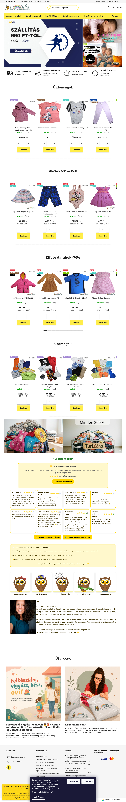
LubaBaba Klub (11, 1)
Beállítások (39, 797)
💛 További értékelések (63, 482)
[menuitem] (14, 16)
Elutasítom (73, 781)
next (118, 128)
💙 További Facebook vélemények (77, 537)
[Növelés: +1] (28, 143)
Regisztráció (113, 1)
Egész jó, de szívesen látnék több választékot (75, 769)
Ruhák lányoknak (20, 594)
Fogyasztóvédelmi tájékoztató (47, 774)
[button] (10, 43)
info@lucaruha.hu (18, 757)
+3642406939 (16, 762)
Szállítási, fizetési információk (31, 1)
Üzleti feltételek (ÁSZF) (45, 762)
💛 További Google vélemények (48, 537)
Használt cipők (105, 594)
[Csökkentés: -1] (18, 143)
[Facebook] (8, 767)
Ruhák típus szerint (63, 594)
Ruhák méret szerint (84, 594)
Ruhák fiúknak (41, 594)
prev (8, 128)
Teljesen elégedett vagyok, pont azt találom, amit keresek (77, 762)
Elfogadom (88, 781)
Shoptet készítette (112, 800)
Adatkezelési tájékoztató (42, 792)
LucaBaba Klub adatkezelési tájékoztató (46, 769)
